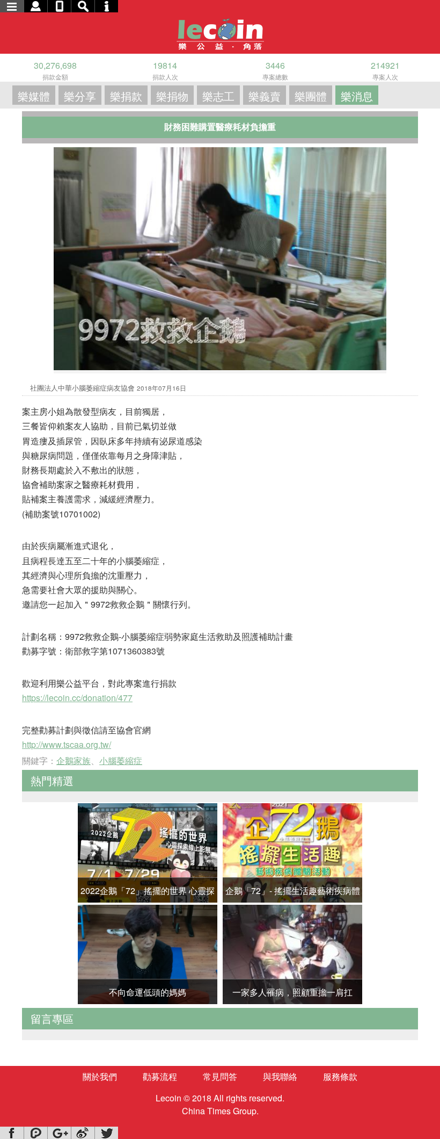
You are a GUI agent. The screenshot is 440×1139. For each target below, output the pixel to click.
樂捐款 (126, 96)
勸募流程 (160, 1076)
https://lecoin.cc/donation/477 (77, 697)
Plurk (35, 1133)
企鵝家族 (73, 760)
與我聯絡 (280, 1076)
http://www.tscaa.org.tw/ (66, 744)
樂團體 (311, 96)
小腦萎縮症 (120, 760)
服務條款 (340, 1076)
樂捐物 (172, 96)
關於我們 (100, 1076)
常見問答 (220, 1076)
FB (12, 1133)
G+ (59, 1133)
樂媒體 (34, 96)
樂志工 (218, 96)
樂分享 (80, 96)
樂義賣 (264, 96)
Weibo (82, 1133)
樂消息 (357, 96)
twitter (106, 1133)
